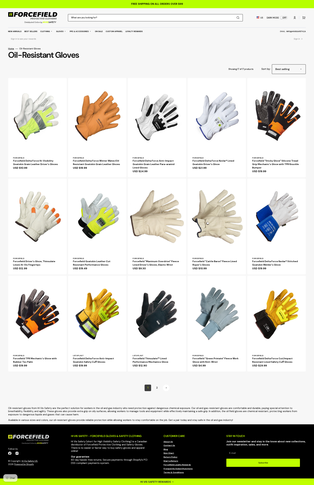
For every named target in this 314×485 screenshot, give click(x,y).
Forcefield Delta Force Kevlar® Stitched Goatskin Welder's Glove (275, 263)
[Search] (238, 17)
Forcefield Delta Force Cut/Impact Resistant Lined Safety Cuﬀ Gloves (272, 360)
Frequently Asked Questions (178, 468)
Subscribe (263, 462)
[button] (157, 481)
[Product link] (37, 127)
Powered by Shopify (24, 464)
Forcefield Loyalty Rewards (177, 464)
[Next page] (166, 388)
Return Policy (170, 457)
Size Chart (169, 453)
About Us (168, 442)
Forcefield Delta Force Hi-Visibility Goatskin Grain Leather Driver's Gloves (35, 162)
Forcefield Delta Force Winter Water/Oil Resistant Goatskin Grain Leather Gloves (96, 162)
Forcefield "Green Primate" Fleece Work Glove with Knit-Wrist (215, 360)
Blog (166, 449)
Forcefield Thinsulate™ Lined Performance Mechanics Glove (150, 360)
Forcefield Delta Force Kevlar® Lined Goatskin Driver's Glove (213, 162)
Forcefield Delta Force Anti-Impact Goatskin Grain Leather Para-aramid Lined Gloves (153, 164)
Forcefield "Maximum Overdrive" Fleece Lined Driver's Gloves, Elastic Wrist (156, 263)
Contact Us (169, 445)
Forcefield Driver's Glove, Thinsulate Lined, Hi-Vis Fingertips (34, 263)
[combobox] (155, 17)
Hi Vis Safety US (29, 461)
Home (11, 48)
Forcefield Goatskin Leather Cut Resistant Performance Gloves (91, 263)
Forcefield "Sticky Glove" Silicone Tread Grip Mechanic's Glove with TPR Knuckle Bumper (275, 164)
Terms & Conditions (174, 472)
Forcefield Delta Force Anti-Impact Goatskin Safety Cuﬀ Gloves (93, 360)
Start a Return (171, 461)
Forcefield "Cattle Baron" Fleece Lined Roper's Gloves (214, 263)
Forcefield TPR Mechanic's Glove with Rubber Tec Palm (35, 360)
